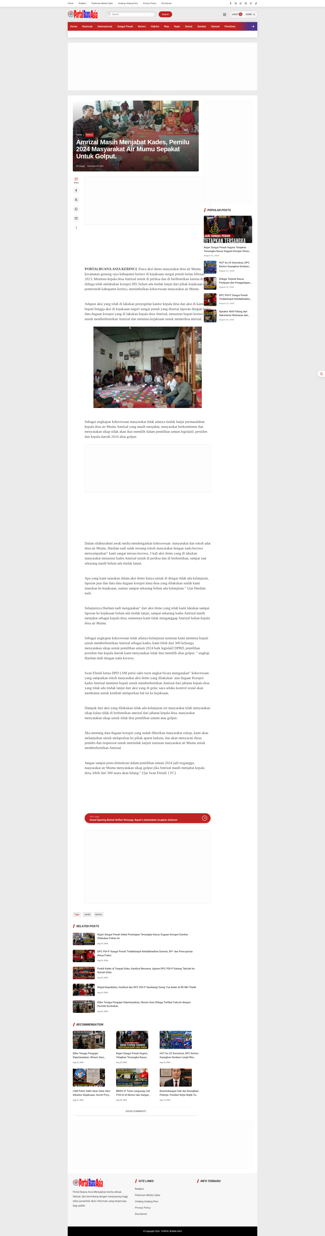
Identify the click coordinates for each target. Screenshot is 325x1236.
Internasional (105, 26)
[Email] (76, 218)
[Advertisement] (162, 66)
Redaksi (82, 3)
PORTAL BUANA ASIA (171, 1231)
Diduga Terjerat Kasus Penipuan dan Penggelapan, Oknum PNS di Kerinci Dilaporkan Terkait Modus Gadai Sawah (234, 281)
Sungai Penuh (125, 26)
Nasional (87, 26)
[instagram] (246, 3)
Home (70, 3)
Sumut (188, 26)
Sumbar (201, 26)
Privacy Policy (149, 3)
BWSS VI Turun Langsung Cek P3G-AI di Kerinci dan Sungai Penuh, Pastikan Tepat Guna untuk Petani (135, 1093)
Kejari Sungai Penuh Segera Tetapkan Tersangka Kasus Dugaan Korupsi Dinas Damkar (133, 1055)
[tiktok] (256, 3)
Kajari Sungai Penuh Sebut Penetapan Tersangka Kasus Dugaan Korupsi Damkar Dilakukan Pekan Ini (142, 936)
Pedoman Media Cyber (102, 3)
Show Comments (136, 1111)
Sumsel (215, 26)
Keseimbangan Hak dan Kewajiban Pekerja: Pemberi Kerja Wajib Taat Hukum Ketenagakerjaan (179, 1093)
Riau (166, 26)
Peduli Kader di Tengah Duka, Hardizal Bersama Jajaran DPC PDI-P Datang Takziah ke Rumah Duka (146, 970)
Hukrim (155, 26)
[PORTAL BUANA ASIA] (83, 14)
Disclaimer (166, 3)
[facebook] (230, 3)
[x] (235, 3)
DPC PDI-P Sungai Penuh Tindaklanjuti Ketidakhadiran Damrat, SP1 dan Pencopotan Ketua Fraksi (145, 953)
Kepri (177, 26)
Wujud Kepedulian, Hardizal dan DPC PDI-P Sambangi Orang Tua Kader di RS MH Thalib (146, 987)
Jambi (87, 914)
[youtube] (251, 3)
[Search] (224, 14)
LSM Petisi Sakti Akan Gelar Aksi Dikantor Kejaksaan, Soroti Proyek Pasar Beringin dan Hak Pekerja (92, 1093)
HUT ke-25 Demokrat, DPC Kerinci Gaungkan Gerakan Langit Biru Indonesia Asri (179, 1055)
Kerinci (142, 26)
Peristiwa (230, 26)
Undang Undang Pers (128, 3)
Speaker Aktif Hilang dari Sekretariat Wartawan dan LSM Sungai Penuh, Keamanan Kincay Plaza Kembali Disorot (233, 313)
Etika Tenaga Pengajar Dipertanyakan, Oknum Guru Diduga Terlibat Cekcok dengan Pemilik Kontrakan (144, 1004)
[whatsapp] (241, 3)
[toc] (321, 374)
